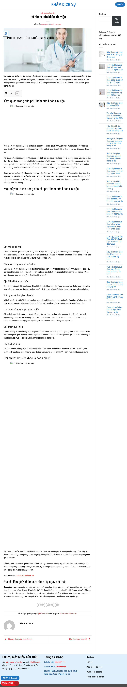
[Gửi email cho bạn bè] (48, 605)
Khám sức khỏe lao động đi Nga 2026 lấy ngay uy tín (114, 309)
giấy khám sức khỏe (14, 662)
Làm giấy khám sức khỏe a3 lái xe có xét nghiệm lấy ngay (115, 79)
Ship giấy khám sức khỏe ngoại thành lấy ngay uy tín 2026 (115, 171)
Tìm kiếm (102, 14)
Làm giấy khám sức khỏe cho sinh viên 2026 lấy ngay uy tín (115, 211)
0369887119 (7, 683)
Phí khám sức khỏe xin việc (68, 614)
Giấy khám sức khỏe (48, 13)
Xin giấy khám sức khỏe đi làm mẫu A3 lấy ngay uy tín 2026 (115, 115)
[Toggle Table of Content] (16, 93)
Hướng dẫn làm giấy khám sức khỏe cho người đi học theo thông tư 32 (115, 142)
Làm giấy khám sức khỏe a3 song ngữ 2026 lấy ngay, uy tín (115, 67)
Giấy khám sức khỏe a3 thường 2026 (115, 104)
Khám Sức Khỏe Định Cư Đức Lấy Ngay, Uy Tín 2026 (115, 296)
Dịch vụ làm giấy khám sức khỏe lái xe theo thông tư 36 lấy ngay (114, 185)
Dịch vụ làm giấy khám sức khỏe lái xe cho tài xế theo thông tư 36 (114, 157)
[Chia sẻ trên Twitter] (43, 605)
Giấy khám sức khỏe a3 (78, 639)
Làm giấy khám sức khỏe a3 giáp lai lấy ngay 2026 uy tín (114, 92)
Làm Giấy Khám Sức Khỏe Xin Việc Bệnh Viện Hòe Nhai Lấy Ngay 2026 (115, 240)
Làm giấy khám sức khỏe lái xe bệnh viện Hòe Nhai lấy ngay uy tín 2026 (114, 225)
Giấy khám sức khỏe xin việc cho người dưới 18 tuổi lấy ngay (115, 255)
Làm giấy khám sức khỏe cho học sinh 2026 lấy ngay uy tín (115, 198)
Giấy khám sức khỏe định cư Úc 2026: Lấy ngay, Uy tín (115, 284)
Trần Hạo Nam (56, 24)
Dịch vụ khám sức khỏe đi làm (20, 639)
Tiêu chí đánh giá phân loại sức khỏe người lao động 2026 (115, 128)
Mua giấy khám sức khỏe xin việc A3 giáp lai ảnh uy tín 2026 (114, 270)
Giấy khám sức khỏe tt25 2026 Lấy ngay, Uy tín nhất (115, 54)
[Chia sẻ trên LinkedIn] (57, 605)
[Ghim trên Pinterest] (52, 605)
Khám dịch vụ (63, 4)
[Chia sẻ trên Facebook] (39, 605)
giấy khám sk (35, 662)
